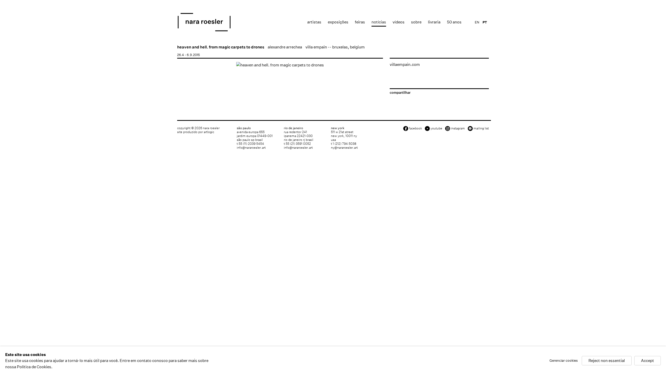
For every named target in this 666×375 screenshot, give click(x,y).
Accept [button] (647, 360)
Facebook (415, 128)
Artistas (314, 22)
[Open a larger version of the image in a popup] (280, 65)
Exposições (338, 22)
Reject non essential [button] (606, 360)
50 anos (454, 22)
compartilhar (400, 92)
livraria (434, 22)
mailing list (481, 128)
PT (485, 22)
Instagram (458, 128)
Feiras (360, 22)
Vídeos (399, 22)
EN (477, 22)
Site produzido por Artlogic (195, 132)
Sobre (416, 22)
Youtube (436, 128)
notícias (379, 22)
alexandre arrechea (285, 47)
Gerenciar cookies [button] (563, 361)
